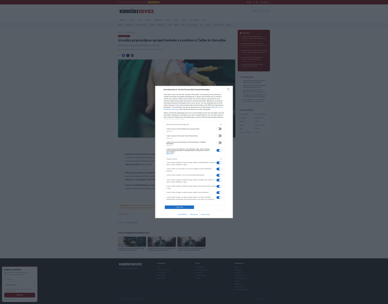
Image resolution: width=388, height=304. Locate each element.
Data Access (194, 214)
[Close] (229, 90)
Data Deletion (182, 214)
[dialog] (194, 152)
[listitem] (194, 124)
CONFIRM (179, 207)
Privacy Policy (205, 214)
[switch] (219, 128)
